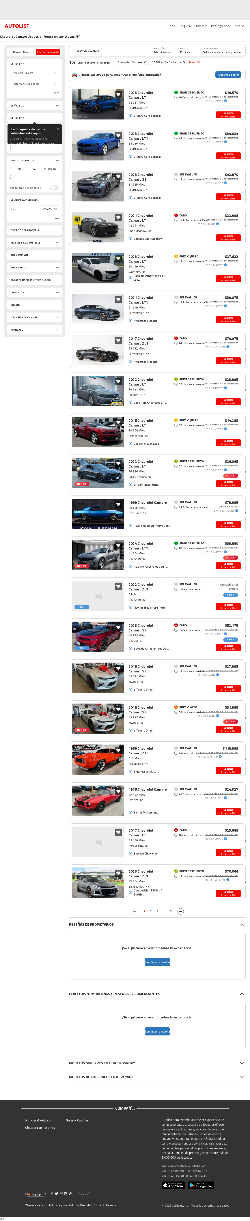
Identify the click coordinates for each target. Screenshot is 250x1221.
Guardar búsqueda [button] (48, 52)
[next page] (181, 911)
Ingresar (84, 1194)
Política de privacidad (61, 1205)
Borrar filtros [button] (21, 52)
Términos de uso (35, 1205)
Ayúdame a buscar (228, 74)
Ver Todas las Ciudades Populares (184, 1166)
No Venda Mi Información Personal (96, 1205)
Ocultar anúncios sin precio (25, 188)
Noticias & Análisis (38, 1120)
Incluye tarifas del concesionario (221, 96)
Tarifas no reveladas (228, 506)
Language (36, 1194)
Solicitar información (228, 114)
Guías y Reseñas (77, 1120)
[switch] (52, 187)
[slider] (12, 147)
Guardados (201, 26)
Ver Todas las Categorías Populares (185, 1176)
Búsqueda (185, 26)
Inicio (172, 26)
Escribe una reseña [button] (157, 962)
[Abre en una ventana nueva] (173, 1185)
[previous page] (134, 911)
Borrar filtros (196, 62)
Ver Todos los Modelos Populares (184, 1171)
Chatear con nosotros (40, 1127)
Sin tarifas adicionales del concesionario (218, 219)
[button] (34, 73)
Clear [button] (56, 93)
